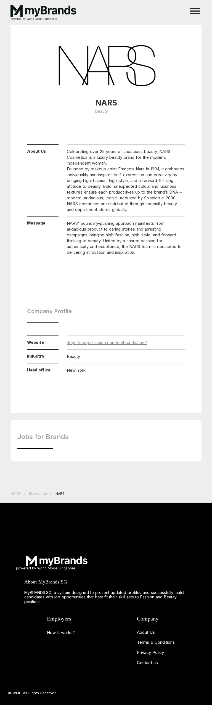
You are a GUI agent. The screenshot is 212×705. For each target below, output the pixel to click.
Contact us (147, 662)
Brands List (38, 494)
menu (195, 11)
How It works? (61, 632)
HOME (15, 494)
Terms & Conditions (156, 642)
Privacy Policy (150, 652)
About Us (146, 632)
